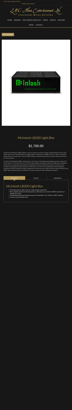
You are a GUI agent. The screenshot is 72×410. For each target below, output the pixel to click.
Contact (39, 25)
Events (53, 20)
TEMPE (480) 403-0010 (28, 3)
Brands (17, 20)
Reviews (61, 20)
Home (9, 20)
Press (31, 25)
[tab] (14, 178)
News (45, 20)
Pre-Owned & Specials (32, 20)
